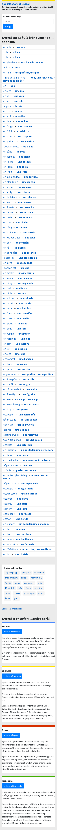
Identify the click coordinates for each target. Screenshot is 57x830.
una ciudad (22, 222)
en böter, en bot (12, 389)
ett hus (7, 529)
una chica (22, 166)
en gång (7, 151)
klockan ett (9, 267)
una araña (24, 156)
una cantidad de (28, 257)
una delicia (22, 131)
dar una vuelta (29, 419)
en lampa (8, 278)
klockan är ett (11, 146)
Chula (28, 588)
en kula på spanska (12, 676)
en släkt (7, 318)
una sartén (29, 232)
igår (20, 588)
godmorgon (29, 593)
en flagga (8, 126)
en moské (8, 273)
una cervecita (26, 207)
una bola (20, 47)
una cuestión (24, 313)
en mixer (8, 308)
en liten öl (8, 207)
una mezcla (28, 182)
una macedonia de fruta (36, 460)
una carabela (31, 404)
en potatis (9, 303)
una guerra (22, 409)
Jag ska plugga (12, 572)
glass (16, 598)
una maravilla (30, 434)
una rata (21, 293)
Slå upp (8, 26)
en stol (7, 116)
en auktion (9, 298)
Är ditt (8, 583)
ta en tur (8, 424)
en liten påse (10, 379)
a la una (25, 267)
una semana (24, 202)
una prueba (23, 369)
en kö (6, 101)
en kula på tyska (11, 735)
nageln (7, 106)
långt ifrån (10, 588)
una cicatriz (21, 554)
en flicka (8, 166)
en (4, 85)
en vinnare (9, 524)
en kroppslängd (12, 237)
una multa (31, 389)
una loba (25, 338)
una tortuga (31, 176)
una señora (22, 121)
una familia (23, 318)
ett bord (8, 455)
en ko (6, 96)
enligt (40, 583)
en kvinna (8, 333)
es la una (28, 146)
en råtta (7, 293)
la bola (16, 52)
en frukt (7, 171)
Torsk (7, 593)
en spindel (9, 156)
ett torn (7, 508)
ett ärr (6, 554)
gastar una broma (26, 470)
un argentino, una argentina (37, 374)
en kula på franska (12, 631)
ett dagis (8, 488)
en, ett (7, 90)
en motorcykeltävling (15, 475)
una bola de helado (32, 62)
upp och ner (29, 583)
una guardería (25, 488)
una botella (24, 161)
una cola (18, 101)
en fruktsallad (11, 460)
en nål (6, 247)
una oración (22, 242)
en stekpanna (10, 232)
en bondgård (10, 252)
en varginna (9, 338)
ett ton (7, 534)
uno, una (20, 353)
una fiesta (21, 288)
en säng (7, 227)
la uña (18, 106)
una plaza (22, 364)
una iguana (25, 187)
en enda (7, 328)
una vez (21, 151)
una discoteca (29, 493)
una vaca (19, 96)
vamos (17, 583)
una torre (22, 508)
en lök (6, 348)
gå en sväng (9, 419)
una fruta (22, 171)
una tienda (22, 518)
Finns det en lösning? (14, 77)
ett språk (8, 384)
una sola (21, 328)
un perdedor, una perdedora (37, 450)
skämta (7, 470)
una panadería (27, 414)
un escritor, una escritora (36, 549)
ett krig (7, 409)
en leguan (8, 187)
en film (7, 72)
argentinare (9, 374)
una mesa (22, 455)
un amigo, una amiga (26, 399)
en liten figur (10, 394)
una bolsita (28, 379)
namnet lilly (36, 577)
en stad (7, 222)
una (13, 85)
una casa (20, 529)
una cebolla (21, 348)
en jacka (7, 136)
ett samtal (9, 359)
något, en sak (10, 465)
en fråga (7, 313)
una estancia (29, 252)
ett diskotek (10, 493)
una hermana (25, 217)
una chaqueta (24, 136)
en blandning (10, 182)
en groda (8, 323)
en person (8, 212)
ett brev (7, 503)
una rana (22, 323)
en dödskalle (10, 197)
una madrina (27, 141)
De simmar (39, 572)
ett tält (7, 518)
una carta (22, 503)
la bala (16, 57)
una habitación (24, 539)
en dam (7, 121)
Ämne (7, 598)
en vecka (8, 202)
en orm (7, 343)
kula (5, 52)
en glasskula (10, 62)
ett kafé (7, 444)
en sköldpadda (11, 176)
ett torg (7, 364)
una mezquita (26, 273)
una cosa (27, 465)
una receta (25, 513)
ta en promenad (12, 439)
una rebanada (24, 262)
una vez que (22, 429)
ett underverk (11, 434)
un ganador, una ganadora (34, 524)
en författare (10, 549)
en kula (7, 47)
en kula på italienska (13, 786)
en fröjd (7, 131)
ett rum (7, 539)
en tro (6, 111)
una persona (26, 212)
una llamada (26, 359)
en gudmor (9, 141)
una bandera (25, 126)
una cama (21, 227)
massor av (8, 257)
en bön (7, 242)
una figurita (28, 394)
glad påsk (26, 572)
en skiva (7, 262)
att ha (40, 593)
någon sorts (9, 483)
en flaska (8, 161)
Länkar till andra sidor (12, 608)
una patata (25, 303)
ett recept (9, 513)
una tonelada (23, 534)
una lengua (24, 384)
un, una (19, 90)
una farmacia (27, 544)
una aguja (20, 247)
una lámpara (25, 278)
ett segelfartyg (11, 404)
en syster (8, 217)
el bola (16, 67)
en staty (7, 192)
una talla (30, 237)
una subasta (26, 298)
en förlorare (10, 450)
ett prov (7, 369)
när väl (7, 429)
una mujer (24, 333)
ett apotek (9, 544)
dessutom (38, 588)
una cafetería (24, 444)
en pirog (7, 283)
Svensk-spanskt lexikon (16, 4)
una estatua (23, 192)
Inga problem (11, 577)
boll (5, 67)
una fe (18, 111)
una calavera (29, 197)
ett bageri (8, 414)
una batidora (24, 308)
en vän (7, 399)
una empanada (25, 283)
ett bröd (8, 498)
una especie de (29, 483)
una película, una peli (27, 72)
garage (24, 577)
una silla (20, 116)
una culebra (22, 343)
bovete (17, 593)
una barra (22, 498)
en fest (7, 288)
